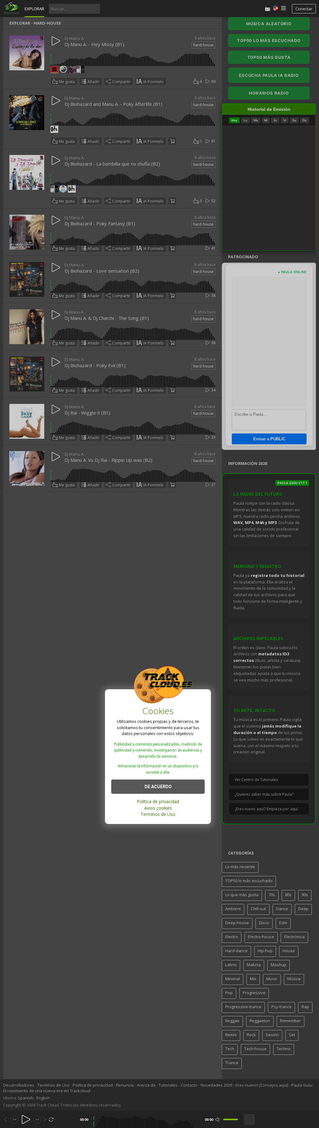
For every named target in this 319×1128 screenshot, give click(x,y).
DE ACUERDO (158, 786)
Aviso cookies (158, 808)
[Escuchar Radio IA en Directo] (267, 8)
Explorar (34, 9)
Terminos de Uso (157, 814)
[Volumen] (230, 1119)
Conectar (303, 9)
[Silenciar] (218, 1119)
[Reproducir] (26, 1119)
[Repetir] (51, 1119)
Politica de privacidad (158, 801)
